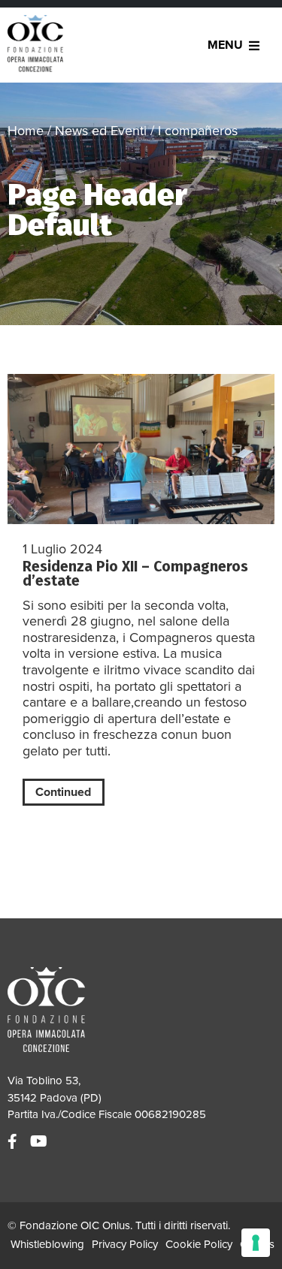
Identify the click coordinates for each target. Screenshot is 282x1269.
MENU (225, 45)
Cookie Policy (198, 1244)
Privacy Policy (125, 1244)
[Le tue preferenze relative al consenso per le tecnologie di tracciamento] (255, 1242)
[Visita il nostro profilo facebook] (14, 1142)
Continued (63, 792)
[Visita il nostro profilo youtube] (40, 1142)
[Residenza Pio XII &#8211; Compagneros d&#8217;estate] (141, 449)
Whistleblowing (47, 1244)
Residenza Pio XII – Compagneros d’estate (135, 573)
